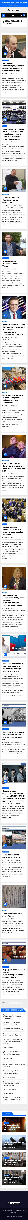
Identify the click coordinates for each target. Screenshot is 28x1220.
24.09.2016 (7, 742)
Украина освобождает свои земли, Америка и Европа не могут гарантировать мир (13, 1083)
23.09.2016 (7, 803)
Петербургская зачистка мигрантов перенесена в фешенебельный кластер (13, 1099)
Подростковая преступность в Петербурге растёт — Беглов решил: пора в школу (14, 1016)
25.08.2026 (8, 1129)
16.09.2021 (7, 141)
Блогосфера (5, 60)
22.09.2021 (7, 73)
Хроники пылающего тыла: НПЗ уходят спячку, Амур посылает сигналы (12, 1041)
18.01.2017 (7, 608)
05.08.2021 (7, 405)
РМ (13, 473)
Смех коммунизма (8, 1093)
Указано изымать (8, 1047)
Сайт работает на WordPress (9, 1210)
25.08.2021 (7, 207)
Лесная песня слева (9, 1077)
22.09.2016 (7, 980)
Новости (5, 126)
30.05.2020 (7, 537)
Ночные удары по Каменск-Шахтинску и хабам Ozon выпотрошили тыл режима (11, 1072)
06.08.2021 (7, 337)
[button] (21, 15)
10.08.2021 (7, 269)
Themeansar (14, 1212)
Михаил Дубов (16, 674)
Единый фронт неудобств (10, 1089)
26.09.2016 (7, 674)
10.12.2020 (7, 473)
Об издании (19, 1216)
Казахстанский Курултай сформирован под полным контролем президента (14, 1064)
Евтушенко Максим (18, 207)
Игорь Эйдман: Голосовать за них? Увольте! (10, 263)
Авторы (13, 1216)
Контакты (8, 1216)
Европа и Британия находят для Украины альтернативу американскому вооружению (12, 1053)
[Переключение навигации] (13, 15)
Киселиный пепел (8, 1058)
